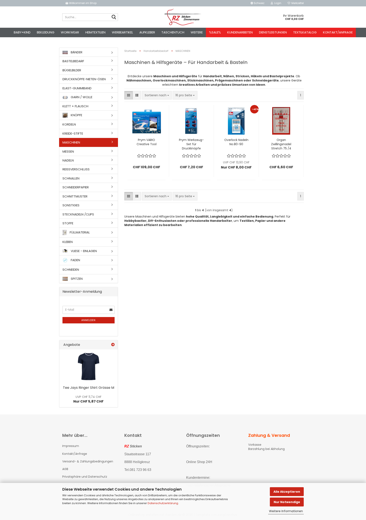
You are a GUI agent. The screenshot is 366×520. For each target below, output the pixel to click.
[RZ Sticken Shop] (183, 17)
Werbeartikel (122, 32)
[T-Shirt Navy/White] (88, 366)
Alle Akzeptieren (286, 492)
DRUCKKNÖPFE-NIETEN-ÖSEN (84, 79)
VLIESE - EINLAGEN (83, 251)
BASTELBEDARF (73, 61)
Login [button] (277, 3)
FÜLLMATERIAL (79, 232)
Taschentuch (172, 32)
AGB (65, 469)
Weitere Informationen (286, 511)
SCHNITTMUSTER (74, 196)
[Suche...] (114, 17)
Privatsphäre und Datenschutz (84, 476)
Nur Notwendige (287, 502)
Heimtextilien (95, 32)
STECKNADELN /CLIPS (78, 214)
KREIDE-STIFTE (72, 133)
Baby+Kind (22, 32)
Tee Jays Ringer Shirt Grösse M (88, 387)
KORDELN (69, 124)
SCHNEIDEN (70, 269)
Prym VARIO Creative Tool (147, 142)
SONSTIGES (70, 205)
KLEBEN (67, 242)
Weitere (197, 32)
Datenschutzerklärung (163, 503)
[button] (257, 3)
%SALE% (215, 32)
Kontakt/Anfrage (338, 32)
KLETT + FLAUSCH (75, 106)
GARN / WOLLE (81, 97)
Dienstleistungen (273, 32)
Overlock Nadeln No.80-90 (236, 142)
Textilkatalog (305, 32)
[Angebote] (113, 344)
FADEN (75, 260)
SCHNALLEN (70, 178)
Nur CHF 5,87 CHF (88, 399)
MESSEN (68, 151)
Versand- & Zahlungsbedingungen (87, 461)
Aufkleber (147, 32)
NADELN (68, 160)
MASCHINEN (71, 142)
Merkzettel (297, 3)
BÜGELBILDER (71, 70)
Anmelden (88, 320)
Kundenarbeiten (240, 32)
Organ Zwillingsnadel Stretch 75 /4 (281, 144)
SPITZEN (76, 278)
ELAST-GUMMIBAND (77, 88)
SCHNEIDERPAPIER (75, 187)
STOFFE (67, 223)
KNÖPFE (76, 115)
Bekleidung (45, 32)
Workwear (70, 32)
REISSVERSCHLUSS (76, 169)
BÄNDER (76, 52)
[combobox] (157, 95)
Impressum (70, 446)
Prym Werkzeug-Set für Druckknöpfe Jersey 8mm (191, 144)
